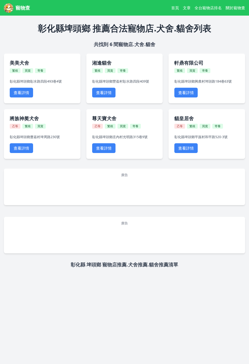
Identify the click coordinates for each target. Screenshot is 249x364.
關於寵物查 (235, 7)
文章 (187, 7)
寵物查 (23, 7)
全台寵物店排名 (208, 7)
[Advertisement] (124, 190)
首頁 (175, 7)
